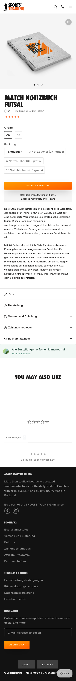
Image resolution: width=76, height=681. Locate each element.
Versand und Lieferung (19, 536)
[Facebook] (7, 510)
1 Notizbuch (14, 151)
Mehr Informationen (21, 353)
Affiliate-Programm (17, 555)
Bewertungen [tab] (13, 437)
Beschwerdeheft (15, 599)
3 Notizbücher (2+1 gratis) (46, 151)
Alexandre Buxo (55, 672)
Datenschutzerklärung (19, 593)
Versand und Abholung (22, 316)
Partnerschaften (15, 561)
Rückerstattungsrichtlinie (21, 586)
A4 (18, 135)
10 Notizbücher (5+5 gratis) (24, 170)
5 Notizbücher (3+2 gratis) (24, 161)
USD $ (25, 664)
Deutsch (45, 664)
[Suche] (55, 7)
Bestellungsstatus (16, 529)
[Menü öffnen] (70, 7)
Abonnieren (17, 644)
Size (11, 294)
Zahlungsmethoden (20, 327)
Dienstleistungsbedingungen (23, 580)
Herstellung (15, 305)
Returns (9, 542)
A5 (8, 135)
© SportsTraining (13, 672)
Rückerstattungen (19, 338)
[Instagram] (15, 510)
